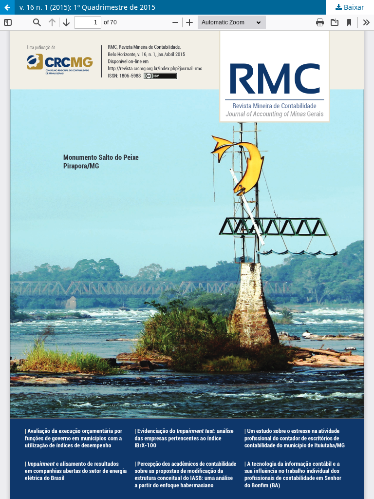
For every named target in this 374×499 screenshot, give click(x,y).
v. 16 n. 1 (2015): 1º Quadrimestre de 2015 (87, 7)
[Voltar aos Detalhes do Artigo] (7, 7)
